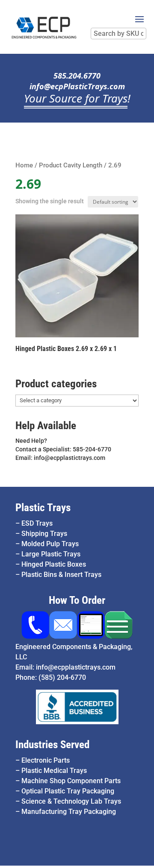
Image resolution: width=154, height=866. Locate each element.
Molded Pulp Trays (50, 544)
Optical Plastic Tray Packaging (67, 791)
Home (24, 165)
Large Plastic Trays (50, 554)
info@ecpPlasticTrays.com (77, 86)
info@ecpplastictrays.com (76, 667)
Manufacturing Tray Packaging (68, 811)
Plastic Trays (43, 507)
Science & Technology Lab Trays (71, 801)
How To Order (77, 600)
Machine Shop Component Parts (71, 781)
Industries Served (52, 744)
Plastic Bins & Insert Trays (61, 575)
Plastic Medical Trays (54, 771)
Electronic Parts (45, 760)
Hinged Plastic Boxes (53, 564)
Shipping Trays (44, 534)
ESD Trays (37, 523)
